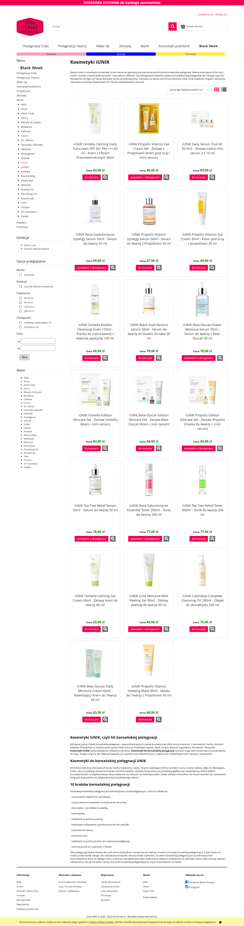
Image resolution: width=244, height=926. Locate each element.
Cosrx (24, 135)
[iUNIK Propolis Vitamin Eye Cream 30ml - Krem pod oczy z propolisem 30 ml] (202, 210)
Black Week (31, 67)
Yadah (25, 216)
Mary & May (28, 176)
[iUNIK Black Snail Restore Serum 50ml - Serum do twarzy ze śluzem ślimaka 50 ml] (148, 300)
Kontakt (21, 895)
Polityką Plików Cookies (101, 922)
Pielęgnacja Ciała (27, 73)
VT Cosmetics (29, 211)
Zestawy (121, 54)
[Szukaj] (172, 26)
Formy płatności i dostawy (73, 882)
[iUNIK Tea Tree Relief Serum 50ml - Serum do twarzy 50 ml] (95, 481)
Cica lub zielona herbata (36, 248)
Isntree (25, 158)
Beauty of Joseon (31, 122)
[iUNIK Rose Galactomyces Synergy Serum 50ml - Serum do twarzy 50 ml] (95, 210)
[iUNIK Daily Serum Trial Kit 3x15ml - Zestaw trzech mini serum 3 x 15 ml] (202, 120)
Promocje (190, 54)
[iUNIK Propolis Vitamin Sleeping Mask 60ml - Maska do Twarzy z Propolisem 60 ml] (148, 662)
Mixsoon (26, 185)
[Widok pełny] (223, 89)
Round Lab (27, 198)
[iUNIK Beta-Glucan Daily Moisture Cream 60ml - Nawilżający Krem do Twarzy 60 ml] (95, 662)
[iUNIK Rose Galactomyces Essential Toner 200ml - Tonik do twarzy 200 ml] (148, 481)
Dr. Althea (27, 140)
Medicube (27, 180)
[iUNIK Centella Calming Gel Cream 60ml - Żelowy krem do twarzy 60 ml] (95, 571)
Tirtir (24, 203)
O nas (20, 886)
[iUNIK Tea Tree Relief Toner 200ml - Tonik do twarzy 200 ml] (202, 481)
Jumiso (25, 167)
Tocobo (25, 207)
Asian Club (27, 113)
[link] (26, 274)
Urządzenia (23, 91)
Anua (24, 109)
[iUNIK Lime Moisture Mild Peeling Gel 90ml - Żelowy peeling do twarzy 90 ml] (148, 571)
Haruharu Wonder (32, 144)
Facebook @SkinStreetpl (202, 882)
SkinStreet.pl (119, 916)
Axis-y (24, 118)
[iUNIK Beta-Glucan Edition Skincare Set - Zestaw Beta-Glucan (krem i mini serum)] (148, 391)
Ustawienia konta (110, 886)
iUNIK (24, 162)
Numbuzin (27, 189)
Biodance (26, 126)
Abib (24, 104)
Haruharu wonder (33, 410)
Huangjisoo (27, 153)
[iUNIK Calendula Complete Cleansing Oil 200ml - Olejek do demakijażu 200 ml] (202, 571)
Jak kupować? (24, 899)
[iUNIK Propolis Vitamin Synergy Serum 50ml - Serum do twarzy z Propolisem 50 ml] (148, 210)
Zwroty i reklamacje (69, 891)
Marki (20, 100)
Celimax (26, 131)
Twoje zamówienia (110, 882)
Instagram (194, 887)
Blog (19, 882)
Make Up (22, 82)
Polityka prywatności (28, 909)
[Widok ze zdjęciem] (216, 89)
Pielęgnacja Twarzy (28, 77)
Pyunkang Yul (29, 194)
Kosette (25, 171)
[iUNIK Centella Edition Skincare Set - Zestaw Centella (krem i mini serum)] (95, 391)
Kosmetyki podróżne (29, 86)
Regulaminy (23, 904)
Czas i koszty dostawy (70, 886)
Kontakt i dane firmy (27, 891)
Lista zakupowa (109, 891)
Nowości (51, 54)
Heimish (26, 149)
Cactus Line (30, 245)
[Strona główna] (30, 26)
